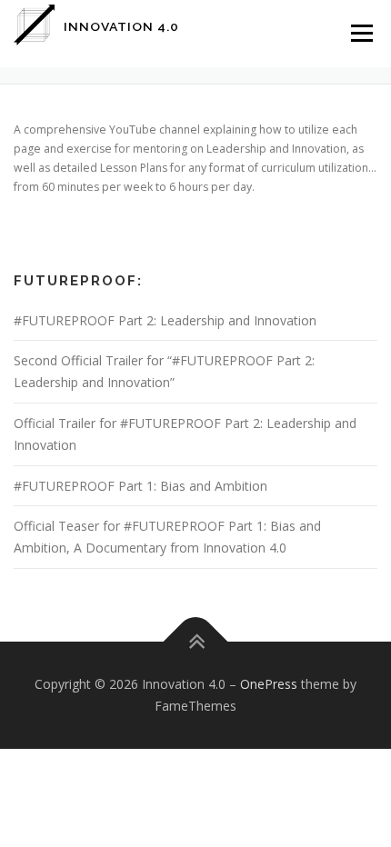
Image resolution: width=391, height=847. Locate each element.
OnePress (268, 684)
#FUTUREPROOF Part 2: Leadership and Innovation (165, 320)
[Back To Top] (196, 642)
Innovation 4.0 (121, 26)
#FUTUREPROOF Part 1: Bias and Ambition (140, 485)
